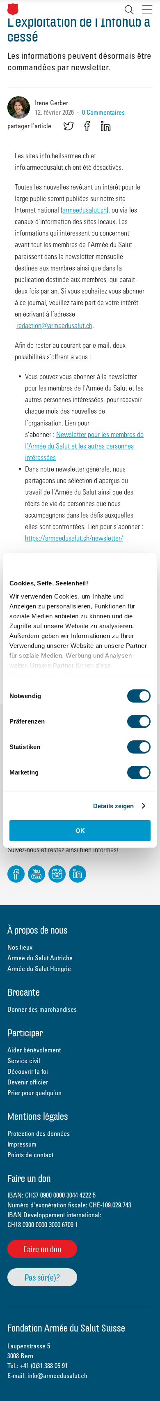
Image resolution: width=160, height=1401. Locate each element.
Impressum (22, 1144)
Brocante (23, 993)
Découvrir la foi (27, 1071)
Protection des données (38, 1133)
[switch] (139, 721)
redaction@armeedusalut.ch (54, 325)
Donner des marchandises (42, 1009)
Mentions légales (37, 1117)
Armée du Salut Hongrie (39, 968)
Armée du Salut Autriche (40, 958)
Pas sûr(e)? (42, 1277)
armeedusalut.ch (84, 209)
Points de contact (30, 1155)
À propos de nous (37, 931)
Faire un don (42, 1249)
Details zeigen (113, 805)
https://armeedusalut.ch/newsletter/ (74, 537)
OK (80, 830)
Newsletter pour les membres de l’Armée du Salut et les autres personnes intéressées (84, 445)
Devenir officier (27, 1082)
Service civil (23, 1061)
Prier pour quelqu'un (34, 1093)
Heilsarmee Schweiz (12, 9)
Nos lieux (19, 947)
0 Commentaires (103, 112)
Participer (25, 1034)
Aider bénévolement (34, 1050)
